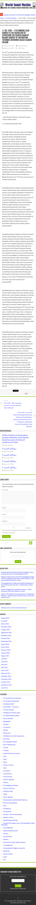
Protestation (7, 811)
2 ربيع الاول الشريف (9, 461)
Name (4, 507)
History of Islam (8, 765)
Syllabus (5, 839)
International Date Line (19, 608)
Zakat (5, 857)
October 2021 (5, 638)
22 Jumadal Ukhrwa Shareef (12, 698)
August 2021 (5, 644)
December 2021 (6, 635)
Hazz (4, 756)
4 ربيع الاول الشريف (9, 448)
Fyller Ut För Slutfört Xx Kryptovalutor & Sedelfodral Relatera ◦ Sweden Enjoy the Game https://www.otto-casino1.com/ (18, 595)
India (4, 768)
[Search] (30, 542)
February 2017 (5, 673)
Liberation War (8, 791)
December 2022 (6, 627)
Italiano (5, 782)
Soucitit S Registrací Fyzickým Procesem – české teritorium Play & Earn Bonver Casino (16, 590)
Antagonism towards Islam (11, 712)
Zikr (4, 860)
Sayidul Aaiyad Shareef (10, 830)
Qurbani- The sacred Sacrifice (12, 814)
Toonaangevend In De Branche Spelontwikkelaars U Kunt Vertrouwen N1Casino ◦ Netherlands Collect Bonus (17, 584)
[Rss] (18, 898)
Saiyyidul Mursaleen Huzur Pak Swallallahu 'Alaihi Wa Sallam (18, 824)
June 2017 (4, 661)
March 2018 (5, 647)
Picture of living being (10, 803)
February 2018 (5, 650)
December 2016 (6, 676)
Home (2, 18)
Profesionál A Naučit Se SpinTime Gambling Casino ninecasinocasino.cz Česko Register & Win (17, 573)
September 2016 (6, 685)
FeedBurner (22, 888)
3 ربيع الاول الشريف (9, 455)
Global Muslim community (11, 753)
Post (4, 806)
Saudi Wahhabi (8, 828)
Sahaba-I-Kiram (8, 817)
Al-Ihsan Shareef (11, 18)
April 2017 (4, 667)
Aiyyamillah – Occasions (11, 707)
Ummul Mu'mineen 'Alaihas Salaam (14, 842)
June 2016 (4, 688)
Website (4, 521)
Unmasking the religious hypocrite (14, 848)
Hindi (5, 762)
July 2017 (4, 659)
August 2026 (5, 618)
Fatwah (5, 747)
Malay (5, 794)
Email (4, 514)
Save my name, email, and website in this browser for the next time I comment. (17, 530)
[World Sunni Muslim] (18, 5)
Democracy (6, 733)
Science (5, 833)
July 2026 (4, 621)
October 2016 (5, 682)
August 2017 (5, 656)
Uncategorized (8, 845)
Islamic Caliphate (8, 779)
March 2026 (5, 624)
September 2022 (6, 632)
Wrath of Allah (8, 854)
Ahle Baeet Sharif (8, 704)
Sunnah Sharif (7, 836)
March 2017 (5, 670)
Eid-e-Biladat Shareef (10, 742)
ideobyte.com (5, 608)
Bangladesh (7, 721)
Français (6, 750)
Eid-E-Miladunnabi (9, 744)
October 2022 (5, 629)
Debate (5, 730)
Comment (5, 490)
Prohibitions (7, 808)
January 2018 (5, 653)
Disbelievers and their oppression (13, 736)
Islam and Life (7, 776)
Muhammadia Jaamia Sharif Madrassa (15, 800)
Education (6, 739)
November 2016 (6, 679)
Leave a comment (9, 48)
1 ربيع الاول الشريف (9, 467)
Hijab (5, 759)
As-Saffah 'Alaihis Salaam (11, 715)
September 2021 (6, 641)
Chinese (5, 724)
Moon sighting (7, 797)
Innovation (6, 771)
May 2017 (4, 664)
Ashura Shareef (8, 718)
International (7, 774)
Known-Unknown (9, 788)
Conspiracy (6, 727)
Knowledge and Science (10, 785)
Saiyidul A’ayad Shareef (10, 820)
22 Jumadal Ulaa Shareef (11, 701)
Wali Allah (6, 851)
